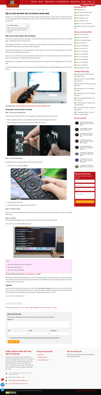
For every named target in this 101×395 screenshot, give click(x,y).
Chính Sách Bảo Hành (63, 1)
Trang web (54, 330)
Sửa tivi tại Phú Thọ (81, 48)
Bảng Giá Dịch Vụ (50, 1)
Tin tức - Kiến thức (17, 9)
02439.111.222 (91, 390)
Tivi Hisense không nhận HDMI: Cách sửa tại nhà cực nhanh (87, 123)
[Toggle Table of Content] (27, 25)
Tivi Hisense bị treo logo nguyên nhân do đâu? (86, 129)
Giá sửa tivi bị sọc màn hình (83, 23)
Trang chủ (8, 9)
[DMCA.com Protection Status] (11, 392)
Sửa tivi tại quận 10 (81, 43)
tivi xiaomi (54, 307)
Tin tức (53, 292)
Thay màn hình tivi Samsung (84, 12)
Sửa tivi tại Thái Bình (82, 57)
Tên (8, 330)
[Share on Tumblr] (21, 303)
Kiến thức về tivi (75, 1)
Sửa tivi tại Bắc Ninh (82, 65)
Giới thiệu (34, 1)
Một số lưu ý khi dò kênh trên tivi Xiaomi (18, 28)
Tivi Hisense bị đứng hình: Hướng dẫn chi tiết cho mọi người (87, 154)
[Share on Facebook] (7, 303)
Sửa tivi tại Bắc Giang (82, 45)
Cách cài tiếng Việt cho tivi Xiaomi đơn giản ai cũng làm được (33, 106)
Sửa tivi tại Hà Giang (82, 51)
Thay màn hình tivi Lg (82, 18)
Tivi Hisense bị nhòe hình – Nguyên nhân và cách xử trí (87, 166)
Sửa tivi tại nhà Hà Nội (82, 34)
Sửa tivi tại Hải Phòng (82, 37)
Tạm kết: (10, 32)
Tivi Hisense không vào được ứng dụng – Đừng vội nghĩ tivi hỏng (87, 141)
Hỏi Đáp (83, 1)
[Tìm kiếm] (94, 1)
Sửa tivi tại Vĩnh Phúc (82, 62)
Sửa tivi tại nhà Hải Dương (83, 40)
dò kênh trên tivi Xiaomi (43, 307)
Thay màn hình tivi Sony (82, 15)
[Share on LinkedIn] (18, 303)
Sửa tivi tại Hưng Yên (82, 54)
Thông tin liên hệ (42, 357)
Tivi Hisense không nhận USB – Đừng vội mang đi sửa (86, 135)
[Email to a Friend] (12, 303)
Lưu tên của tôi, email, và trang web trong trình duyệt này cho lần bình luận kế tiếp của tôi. (35, 338)
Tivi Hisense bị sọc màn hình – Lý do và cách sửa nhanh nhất (86, 160)
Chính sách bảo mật (43, 360)
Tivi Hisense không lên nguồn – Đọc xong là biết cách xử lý (86, 148)
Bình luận (10, 319)
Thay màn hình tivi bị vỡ (82, 68)
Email (31, 330)
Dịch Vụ (40, 1)
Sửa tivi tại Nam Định (82, 59)
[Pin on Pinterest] (15, 303)
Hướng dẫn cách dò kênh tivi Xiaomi (17, 30)
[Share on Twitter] (10, 303)
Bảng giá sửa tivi (81, 9)
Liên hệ (89, 1)
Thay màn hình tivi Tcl (82, 21)
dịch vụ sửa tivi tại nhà (28, 274)
